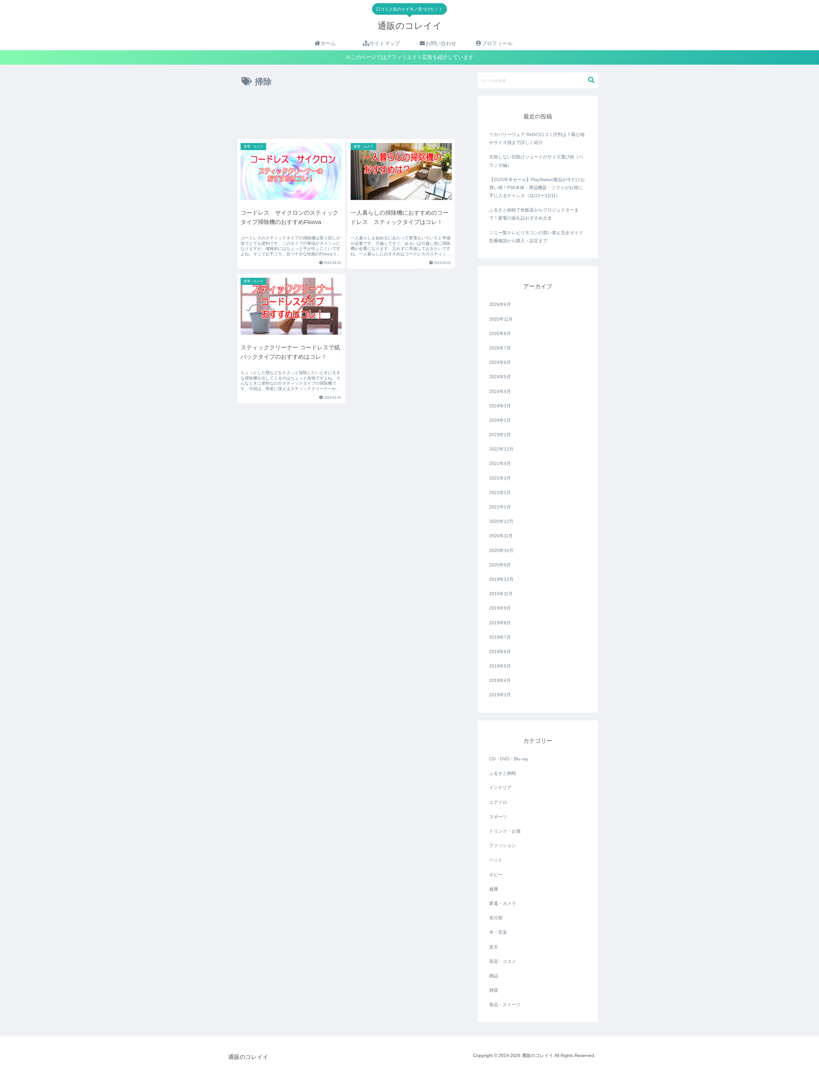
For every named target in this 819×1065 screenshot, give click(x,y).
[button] (591, 80)
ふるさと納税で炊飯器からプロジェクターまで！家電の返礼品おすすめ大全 (534, 213)
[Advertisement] (346, 116)
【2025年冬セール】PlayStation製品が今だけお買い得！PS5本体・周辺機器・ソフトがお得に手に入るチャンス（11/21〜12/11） (537, 187)
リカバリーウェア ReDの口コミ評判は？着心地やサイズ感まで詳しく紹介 (536, 138)
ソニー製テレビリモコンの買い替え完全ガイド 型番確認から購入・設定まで (536, 236)
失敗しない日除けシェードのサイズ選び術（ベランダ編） (536, 160)
